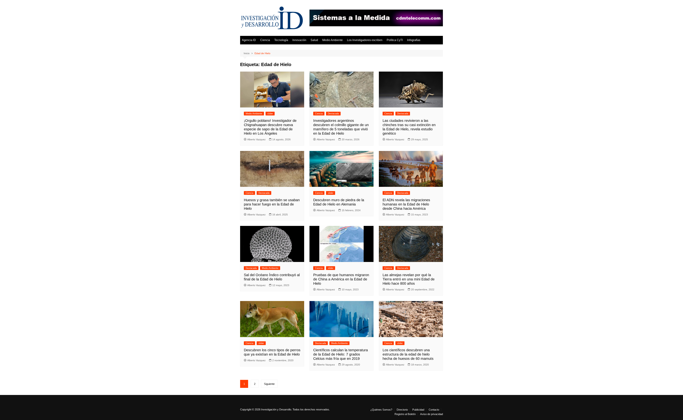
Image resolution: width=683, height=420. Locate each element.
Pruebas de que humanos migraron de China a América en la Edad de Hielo (341, 279)
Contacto (434, 409)
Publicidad (418, 409)
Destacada (333, 113)
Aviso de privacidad (431, 414)
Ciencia (265, 40)
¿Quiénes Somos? (381, 409)
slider (270, 113)
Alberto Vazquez (256, 139)
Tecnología (281, 40)
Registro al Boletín (405, 414)
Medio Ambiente (332, 40)
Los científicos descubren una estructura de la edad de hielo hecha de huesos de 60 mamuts (408, 354)
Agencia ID (249, 40)
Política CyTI (395, 40)
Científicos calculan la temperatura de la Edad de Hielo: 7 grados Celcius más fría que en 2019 (340, 354)
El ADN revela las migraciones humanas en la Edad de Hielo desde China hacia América (406, 204)
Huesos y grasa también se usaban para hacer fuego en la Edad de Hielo (272, 204)
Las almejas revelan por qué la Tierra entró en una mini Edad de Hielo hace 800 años (409, 279)
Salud (314, 40)
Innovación (299, 40)
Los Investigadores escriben (364, 40)
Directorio (402, 409)
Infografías (413, 40)
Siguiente (269, 383)
